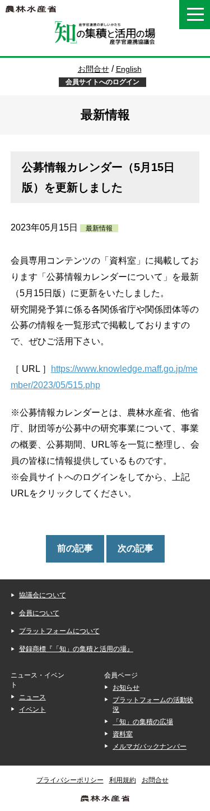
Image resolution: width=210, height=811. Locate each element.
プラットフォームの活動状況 (153, 704)
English (124, 68)
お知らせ (126, 688)
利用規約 (122, 780)
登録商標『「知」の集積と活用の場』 (76, 649)
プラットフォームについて (59, 631)
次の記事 (135, 548)
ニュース (32, 697)
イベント (32, 709)
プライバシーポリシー (70, 780)
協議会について (42, 595)
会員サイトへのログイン (102, 82)
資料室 (123, 734)
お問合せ (93, 68)
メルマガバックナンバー (149, 746)
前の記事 (75, 548)
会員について (39, 613)
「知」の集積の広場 (143, 722)
